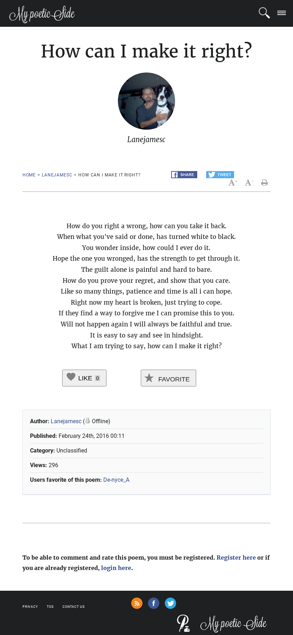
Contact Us (74, 607)
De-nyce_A (116, 479)
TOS (50, 607)
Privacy (30, 607)
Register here (236, 557)
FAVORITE (173, 379)
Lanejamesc (57, 175)
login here (116, 567)
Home (29, 175)
